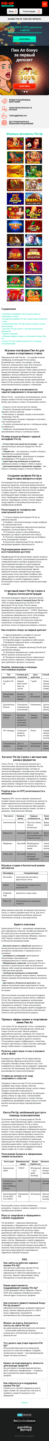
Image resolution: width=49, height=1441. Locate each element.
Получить (24, 86)
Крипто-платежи (10, 334)
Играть (24, 1402)
